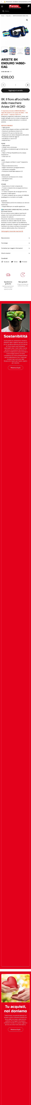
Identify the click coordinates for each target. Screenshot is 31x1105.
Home (2, 15)
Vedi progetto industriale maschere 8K (12, 231)
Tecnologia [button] (4, 243)
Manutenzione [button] (5, 238)
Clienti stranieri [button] (5, 253)
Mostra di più (15, 368)
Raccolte (8, 15)
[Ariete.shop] (15, 6)
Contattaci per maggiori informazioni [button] (12, 248)
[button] (28, 6)
